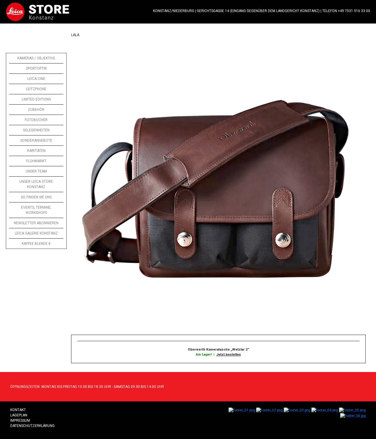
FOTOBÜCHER (36, 120)
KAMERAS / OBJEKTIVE (36, 58)
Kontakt (18, 410)
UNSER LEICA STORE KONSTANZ (36, 184)
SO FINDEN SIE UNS (36, 197)
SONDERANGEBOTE (36, 140)
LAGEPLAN (18, 415)
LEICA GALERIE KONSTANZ (36, 233)
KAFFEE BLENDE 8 (36, 244)
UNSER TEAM (36, 171)
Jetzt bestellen (228, 354)
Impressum (20, 420)
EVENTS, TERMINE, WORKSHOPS (36, 210)
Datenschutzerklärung (32, 426)
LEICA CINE (36, 79)
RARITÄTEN (36, 151)
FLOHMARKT (36, 161)
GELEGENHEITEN (36, 130)
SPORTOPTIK (36, 68)
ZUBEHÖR (36, 110)
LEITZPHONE (36, 89)
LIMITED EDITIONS (36, 99)
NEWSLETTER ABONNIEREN (36, 223)
